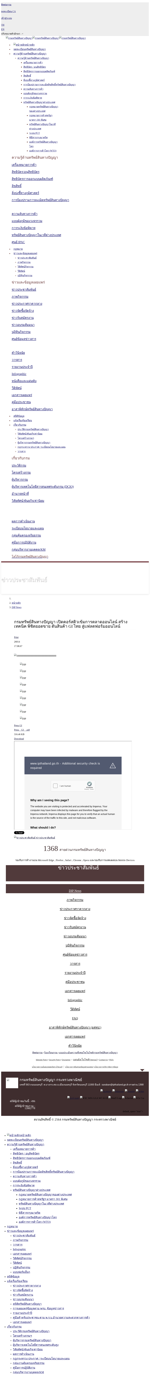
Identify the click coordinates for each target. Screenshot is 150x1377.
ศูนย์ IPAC (18, 242)
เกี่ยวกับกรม (19, 425)
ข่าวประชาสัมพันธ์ (27, 258)
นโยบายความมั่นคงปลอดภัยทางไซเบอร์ (47, 1067)
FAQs (111, 1060)
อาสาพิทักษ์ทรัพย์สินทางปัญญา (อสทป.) (75, 1027)
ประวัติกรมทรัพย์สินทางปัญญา (33, 429)
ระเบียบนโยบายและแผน (28, 528)
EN (2, 29)
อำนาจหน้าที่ (20, 493)
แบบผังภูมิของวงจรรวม (35, 93)
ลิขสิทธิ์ (27, 76)
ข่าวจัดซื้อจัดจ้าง (23, 310)
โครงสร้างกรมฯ (26, 438)
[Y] (130, 1091)
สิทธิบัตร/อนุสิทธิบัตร (25, 172)
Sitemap (93, 1060)
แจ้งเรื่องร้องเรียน (22, 420)
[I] (118, 1091)
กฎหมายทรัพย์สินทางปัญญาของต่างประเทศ (45, 1194)
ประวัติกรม (19, 465)
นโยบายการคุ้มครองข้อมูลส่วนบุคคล (79, 1067)
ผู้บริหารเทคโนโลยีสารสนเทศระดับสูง (35, 1344)
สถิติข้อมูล (18, 416)
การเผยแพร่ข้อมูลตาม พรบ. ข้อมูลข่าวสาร (38, 1308)
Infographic (19, 374)
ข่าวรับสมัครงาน (23, 317)
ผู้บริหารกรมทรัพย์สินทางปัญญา (34, 442)
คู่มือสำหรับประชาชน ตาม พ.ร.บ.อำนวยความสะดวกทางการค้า (51, 1317)
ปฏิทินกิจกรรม (25, 275)
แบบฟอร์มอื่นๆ (21, 1272)
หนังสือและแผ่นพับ (24, 381)
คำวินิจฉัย (18, 352)
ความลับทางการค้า (33, 89)
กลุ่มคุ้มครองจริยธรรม (26, 535)
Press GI (18, 725)
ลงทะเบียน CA (8, 11)
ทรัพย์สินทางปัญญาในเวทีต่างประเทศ (36, 235)
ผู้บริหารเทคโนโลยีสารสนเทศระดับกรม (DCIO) (43, 486)
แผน (81, 1059)
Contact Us (103, 1060)
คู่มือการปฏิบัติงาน (24, 542)
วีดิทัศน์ (21, 271)
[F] (106, 1091)
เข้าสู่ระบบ (6, 18)
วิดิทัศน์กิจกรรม (26, 266)
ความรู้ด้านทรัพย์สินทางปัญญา (29, 53)
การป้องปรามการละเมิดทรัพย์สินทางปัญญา (40, 200)
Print (16, 637)
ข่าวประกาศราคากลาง (27, 303)
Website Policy (42, 1060)
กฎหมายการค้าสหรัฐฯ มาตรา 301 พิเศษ (43, 1199)
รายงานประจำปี (22, 367)
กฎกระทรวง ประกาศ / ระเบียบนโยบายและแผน (41, 447)
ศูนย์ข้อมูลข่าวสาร (24, 339)
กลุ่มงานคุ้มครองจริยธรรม (29, 1363)
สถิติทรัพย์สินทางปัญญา (27, 1303)
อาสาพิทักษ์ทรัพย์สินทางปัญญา (32, 409)
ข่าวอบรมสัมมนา (23, 325)
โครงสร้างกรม (21, 472)
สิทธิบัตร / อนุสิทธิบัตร (34, 67)
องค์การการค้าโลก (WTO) (42, 150)
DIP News (16, 607)
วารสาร (17, 360)
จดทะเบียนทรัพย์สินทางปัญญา (29, 49)
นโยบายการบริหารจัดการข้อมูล (106, 1067)
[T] (140, 1091)
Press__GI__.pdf (22, 730)
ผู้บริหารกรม (20, 479)
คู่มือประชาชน (21, 402)
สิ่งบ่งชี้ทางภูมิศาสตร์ (34, 80)
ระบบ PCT (34, 133)
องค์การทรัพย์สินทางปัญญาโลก (38, 1217)
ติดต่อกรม (37, 1052)
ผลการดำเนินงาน (23, 521)
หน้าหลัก (16, 603)
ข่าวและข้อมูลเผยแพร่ (25, 253)
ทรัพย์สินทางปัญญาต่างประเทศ (39, 102)
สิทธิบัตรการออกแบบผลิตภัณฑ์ (39, 71)
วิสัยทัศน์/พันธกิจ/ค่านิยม (30, 433)
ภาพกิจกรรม (24, 262)
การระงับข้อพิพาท (32, 98)
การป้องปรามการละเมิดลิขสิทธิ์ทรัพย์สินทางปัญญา (49, 84)
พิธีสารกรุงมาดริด (38, 137)
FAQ (75, 1018)
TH (2, 25)
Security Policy (55, 1060)
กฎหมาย (18, 249)
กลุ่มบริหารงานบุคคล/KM (29, 549)
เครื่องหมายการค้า (33, 62)
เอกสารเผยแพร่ (22, 395)
